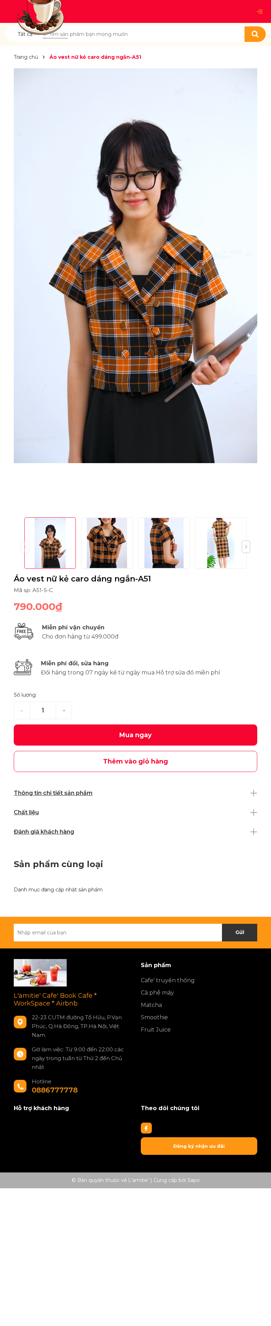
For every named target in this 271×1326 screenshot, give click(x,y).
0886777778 (55, 1090)
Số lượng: (25, 695)
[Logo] (41, 11)
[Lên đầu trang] (258, 1313)
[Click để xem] (135, 265)
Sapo (193, 1180)
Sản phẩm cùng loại (58, 864)
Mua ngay (135, 735)
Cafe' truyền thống (168, 980)
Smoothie (154, 1017)
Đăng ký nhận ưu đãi (199, 1146)
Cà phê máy (157, 992)
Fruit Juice (156, 1029)
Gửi (239, 932)
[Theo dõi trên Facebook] (146, 1128)
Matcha (151, 1005)
